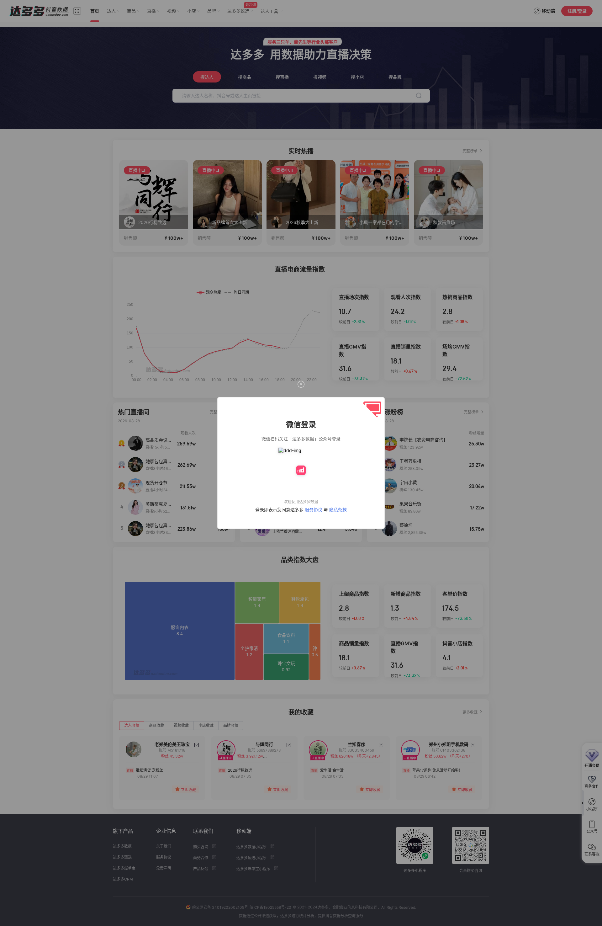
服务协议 (313, 509)
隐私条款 (338, 509)
